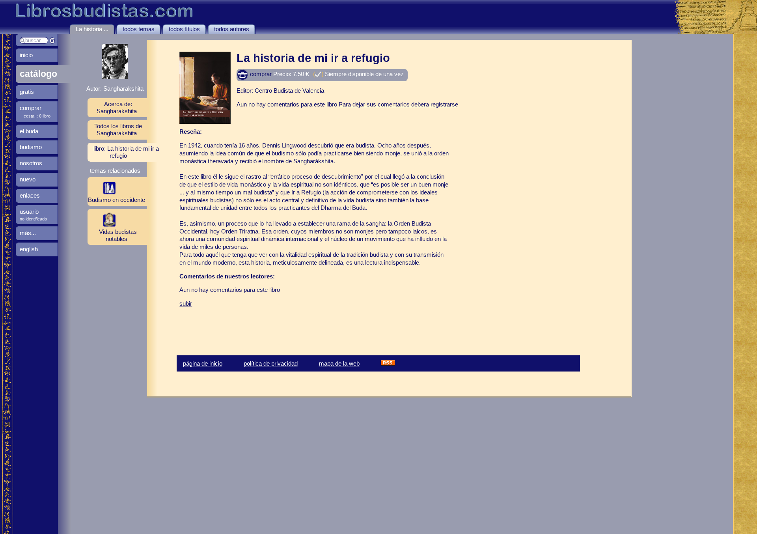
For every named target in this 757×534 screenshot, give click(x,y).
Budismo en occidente (116, 199)
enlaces (30, 195)
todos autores (231, 29)
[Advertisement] (271, 325)
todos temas (139, 29)
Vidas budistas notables (118, 235)
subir (185, 303)
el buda (29, 131)
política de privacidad (271, 363)
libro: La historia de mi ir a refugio (126, 152)
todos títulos (184, 29)
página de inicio (202, 363)
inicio (26, 55)
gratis (27, 91)
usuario (29, 211)
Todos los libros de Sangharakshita (118, 129)
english (29, 249)
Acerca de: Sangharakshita (117, 107)
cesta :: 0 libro (37, 116)
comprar (260, 74)
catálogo (38, 74)
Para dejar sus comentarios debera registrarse (398, 104)
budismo (31, 147)
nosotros (31, 163)
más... (28, 233)
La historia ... (92, 29)
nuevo (27, 179)
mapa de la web (339, 363)
